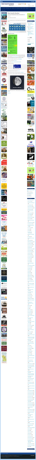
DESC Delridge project (30, 241)
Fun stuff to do (30, 257)
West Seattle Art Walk (30, 361)
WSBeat (29, 446)
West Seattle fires (30, 382)
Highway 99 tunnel (30, 276)
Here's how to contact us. (19, 455)
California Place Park (30, 222)
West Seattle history (30, 390)
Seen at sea (29, 326)
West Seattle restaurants (31, 412)
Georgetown (29, 268)
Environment (29, 250)
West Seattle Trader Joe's (31, 419)
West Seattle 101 (30, 360)
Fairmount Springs (30, 251)
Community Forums (3, 10)
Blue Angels (29, 218)
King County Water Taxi (31, 287)
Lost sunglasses (29, 195)
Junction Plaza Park (30, 283)
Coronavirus (29, 227)
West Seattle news (30, 397)
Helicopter (29, 272)
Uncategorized (29, 351)
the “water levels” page (15, 56)
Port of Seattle (29, 311)
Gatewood (29, 261)
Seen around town (30, 325)
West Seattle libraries (30, 394)
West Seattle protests (30, 409)
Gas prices (29, 260)
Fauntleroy (29, 253)
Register (31, 37)
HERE (24, 14)
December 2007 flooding (31, 234)
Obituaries (29, 305)
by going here (22, 72)
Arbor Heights (29, 214)
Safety (28, 320)
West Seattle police (30, 405)
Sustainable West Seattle (31, 343)
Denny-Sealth (29, 240)
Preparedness (29, 312)
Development (29, 243)
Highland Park (30, 275)
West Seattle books (30, 365)
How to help (29, 279)
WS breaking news (30, 437)
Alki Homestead (30, 209)
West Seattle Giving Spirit (31, 383)
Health (29, 271)
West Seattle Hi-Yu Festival (31, 388)
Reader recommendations (31, 315)
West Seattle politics (30, 407)
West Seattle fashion (30, 378)
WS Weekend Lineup (30, 445)
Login (28, 37)
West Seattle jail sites (30, 393)
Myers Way (29, 297)
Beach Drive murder (30, 217)
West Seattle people (30, 404)
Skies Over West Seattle (31, 329)
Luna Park (29, 294)
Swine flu (29, 345)
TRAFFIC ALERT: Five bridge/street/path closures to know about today (31, 33)
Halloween (29, 269)
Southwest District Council (31, 334)
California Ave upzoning (31, 220)
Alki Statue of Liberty (30, 210)
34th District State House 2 (31, 202)
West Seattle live (30, 396)
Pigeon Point (29, 309)
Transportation (30, 348)
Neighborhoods (30, 298)
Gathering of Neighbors (31, 263)
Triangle (29, 349)
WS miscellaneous (30, 443)
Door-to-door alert (30, 244)
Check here (15, 60)
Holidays (29, 278)
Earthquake (29, 247)
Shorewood (29, 328)
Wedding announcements (31, 357)
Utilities (29, 352)
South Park (29, 333)
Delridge (29, 236)
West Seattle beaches (30, 363)
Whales (29, 430)
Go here (19, 70)
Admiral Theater (30, 206)
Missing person (30, 295)
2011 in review (29, 201)
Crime (28, 230)
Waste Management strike (31, 355)
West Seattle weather (30, 425)
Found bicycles (30, 254)
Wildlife (29, 433)
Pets (28, 308)
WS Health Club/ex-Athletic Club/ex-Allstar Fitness (31, 441)
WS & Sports (29, 434)
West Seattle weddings (30, 427)
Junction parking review (31, 281)
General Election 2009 (30, 265)
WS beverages (29, 436)
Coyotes (29, 229)
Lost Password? (32, 43)
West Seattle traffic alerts (31, 421)
